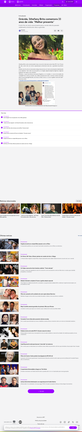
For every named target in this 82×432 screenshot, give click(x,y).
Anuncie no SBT (41, 417)
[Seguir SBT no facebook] (61, 422)
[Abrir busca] (62, 1)
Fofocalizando (22, 16)
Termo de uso (40, 424)
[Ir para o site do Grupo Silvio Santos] (10, 422)
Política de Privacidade (35, 428)
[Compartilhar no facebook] (58, 31)
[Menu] (76, 1)
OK (73, 427)
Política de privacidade (40, 420)
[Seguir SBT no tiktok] (69, 422)
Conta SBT (70, 1)
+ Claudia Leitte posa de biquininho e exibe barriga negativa (34, 80)
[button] (10, 212)
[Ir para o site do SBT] (20, 422)
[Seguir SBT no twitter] (73, 422)
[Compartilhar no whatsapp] (55, 31)
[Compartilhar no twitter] (61, 31)
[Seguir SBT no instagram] (65, 422)
